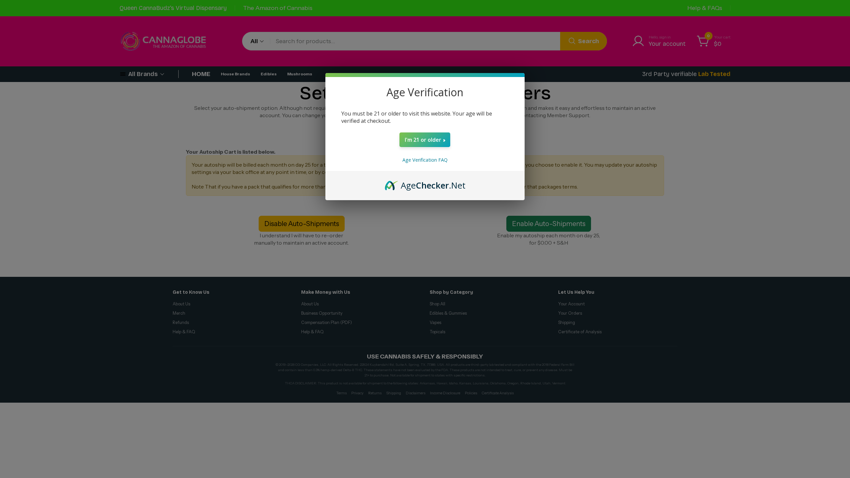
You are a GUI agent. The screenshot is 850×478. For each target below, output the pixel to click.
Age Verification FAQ (425, 160)
